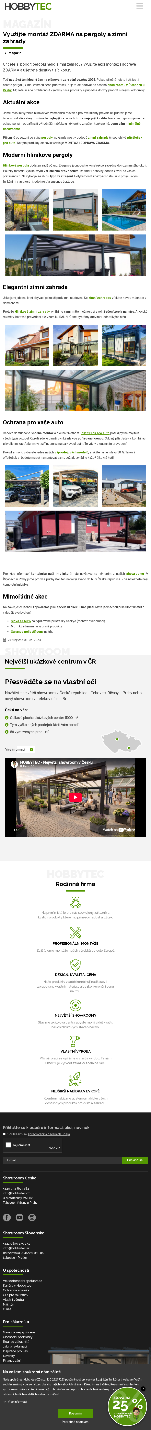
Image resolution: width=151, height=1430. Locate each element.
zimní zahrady (98, 137)
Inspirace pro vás (15, 1351)
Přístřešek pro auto (95, 433)
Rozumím (75, 1413)
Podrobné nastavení (75, 1422)
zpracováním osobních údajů (49, 1134)
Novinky (9, 1356)
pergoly (47, 137)
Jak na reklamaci (15, 1346)
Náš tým (9, 1304)
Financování (11, 1360)
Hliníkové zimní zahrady (32, 311)
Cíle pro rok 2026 (15, 1295)
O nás (7, 1309)
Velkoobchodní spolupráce (22, 1281)
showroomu (135, 574)
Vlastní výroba (13, 1300)
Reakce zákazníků (16, 1342)
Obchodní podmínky (17, 1337)
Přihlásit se (135, 1160)
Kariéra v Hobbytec (17, 1285)
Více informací (15, 749)
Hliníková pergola (16, 165)
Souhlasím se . (39, 1134)
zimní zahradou (99, 298)
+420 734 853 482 (16, 1188)
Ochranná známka (16, 1290)
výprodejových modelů (71, 452)
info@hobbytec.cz (16, 1193)
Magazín (15, 53)
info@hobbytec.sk (16, 1248)
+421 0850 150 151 (16, 1243)
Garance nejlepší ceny (27, 632)
